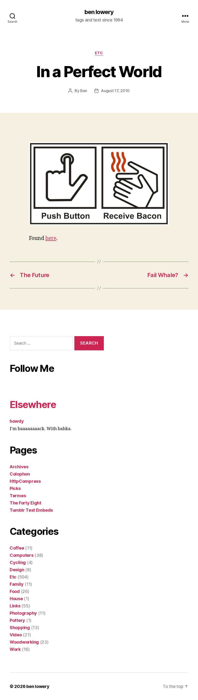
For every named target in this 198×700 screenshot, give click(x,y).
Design (17, 569)
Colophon (20, 473)
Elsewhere (33, 404)
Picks (15, 488)
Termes (18, 495)
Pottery (17, 620)
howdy (17, 421)
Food (15, 591)
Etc (99, 53)
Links (15, 605)
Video (16, 634)
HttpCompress (25, 481)
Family (16, 584)
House (16, 598)
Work (15, 649)
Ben (83, 90)
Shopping (20, 627)
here (50, 238)
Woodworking (24, 642)
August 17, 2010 (115, 90)
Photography (23, 613)
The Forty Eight (25, 502)
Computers (22, 555)
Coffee (17, 547)
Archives (19, 466)
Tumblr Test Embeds (31, 510)
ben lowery (98, 12)
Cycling (18, 562)
